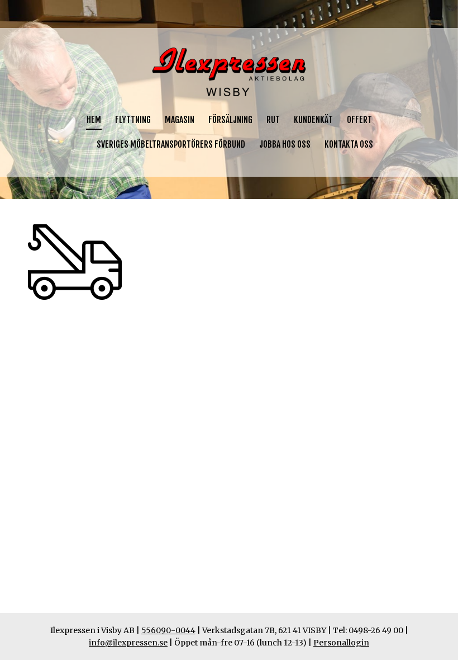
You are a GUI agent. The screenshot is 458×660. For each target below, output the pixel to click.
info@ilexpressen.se (128, 643)
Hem (94, 119)
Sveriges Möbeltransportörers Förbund (171, 144)
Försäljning (230, 119)
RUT (273, 119)
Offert (359, 119)
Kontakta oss (349, 144)
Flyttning (133, 119)
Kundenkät (313, 119)
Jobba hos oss (285, 144)
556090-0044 (168, 630)
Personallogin (341, 643)
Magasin (179, 119)
